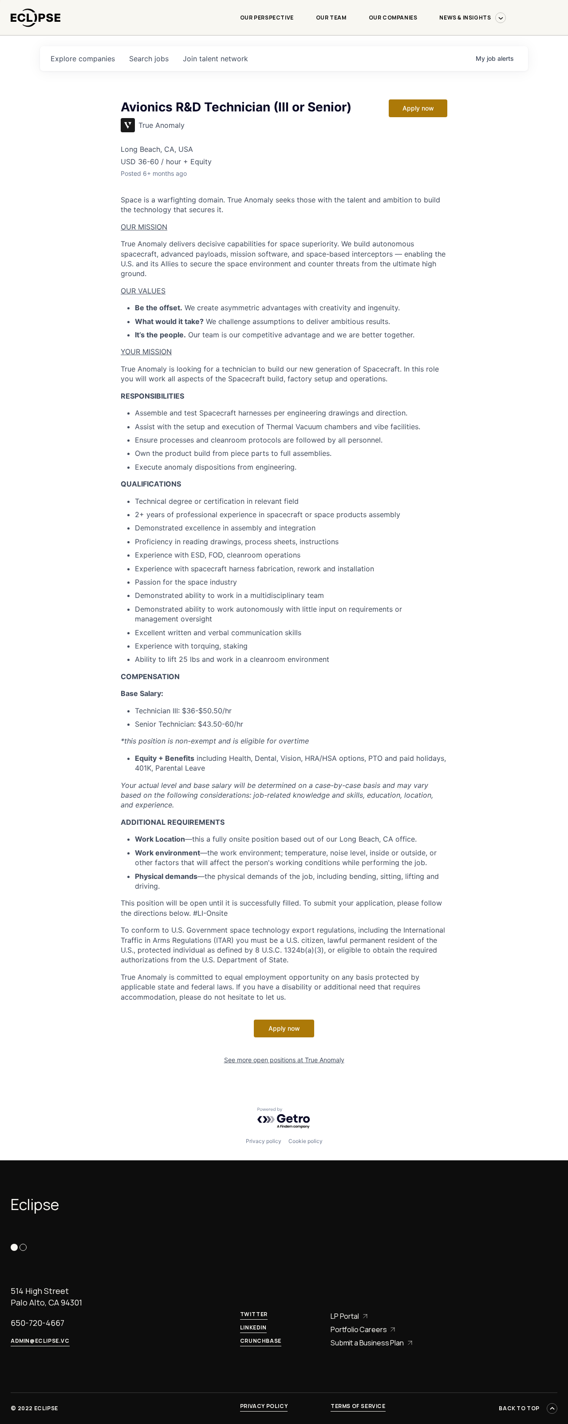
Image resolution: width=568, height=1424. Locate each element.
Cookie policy (305, 1141)
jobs (149, 58)
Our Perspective (267, 17)
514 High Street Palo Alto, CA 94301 (46, 1297)
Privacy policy (263, 1141)
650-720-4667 (37, 1322)
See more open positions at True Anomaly (284, 1060)
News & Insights (465, 17)
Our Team (331, 17)
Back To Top (519, 1408)
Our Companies (393, 17)
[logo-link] (35, 31)
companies (83, 58)
